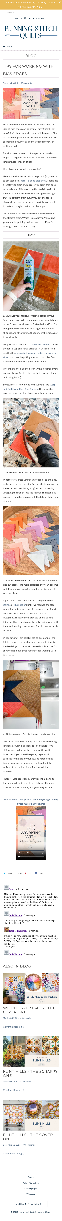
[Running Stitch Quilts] (31, 32)
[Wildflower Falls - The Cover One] (31, 988)
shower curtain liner (40, 344)
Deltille (7, 604)
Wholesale (30, 1194)
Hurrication (20, 604)
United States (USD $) (29, 1204)
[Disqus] (31, 921)
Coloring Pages (31, 1188)
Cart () (30, 18)
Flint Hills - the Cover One (28, 1137)
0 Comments (25, 1018)
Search (31, 1177)
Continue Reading (12, 1026)
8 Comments (26, 83)
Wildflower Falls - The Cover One (29, 1010)
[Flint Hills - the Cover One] (31, 1115)
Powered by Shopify (43, 1212)
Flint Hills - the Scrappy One (30, 1073)
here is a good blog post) (33, 180)
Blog (31, 56)
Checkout (41, 18)
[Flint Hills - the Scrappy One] (31, 1051)
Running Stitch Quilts (25, 1212)
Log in (18, 18)
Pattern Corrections (31, 1183)
